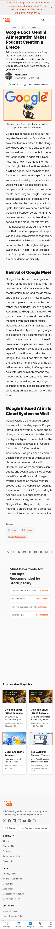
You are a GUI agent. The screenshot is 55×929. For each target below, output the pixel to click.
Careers (7, 851)
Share (50, 927)
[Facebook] (9, 820)
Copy (41, 927)
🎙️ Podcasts (26, 530)
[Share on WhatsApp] (8, 552)
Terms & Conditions (12, 878)
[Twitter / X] (4, 820)
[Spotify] (29, 820)
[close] (51, 7)
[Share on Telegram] (30, 552)
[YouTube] (24, 820)
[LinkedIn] (14, 820)
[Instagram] (19, 820)
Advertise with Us (11, 856)
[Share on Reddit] (35, 552)
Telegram (30, 927)
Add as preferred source (38, 84)
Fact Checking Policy (13, 916)
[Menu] (50, 20)
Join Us (15, 84)
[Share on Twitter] (13, 552)
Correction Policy (11, 898)
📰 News (12, 530)
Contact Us (8, 846)
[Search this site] (43, 20)
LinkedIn (18, 927)
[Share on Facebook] (19, 552)
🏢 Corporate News (17, 536)
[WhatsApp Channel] (34, 820)
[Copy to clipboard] (46, 552)
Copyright (8, 883)
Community (8, 861)
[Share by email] (41, 552)
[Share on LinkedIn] (24, 552)
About (6, 841)
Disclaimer (8, 888)
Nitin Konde (21, 74)
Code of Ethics (10, 911)
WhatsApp (6, 927)
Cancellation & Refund (13, 893)
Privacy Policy (10, 873)
